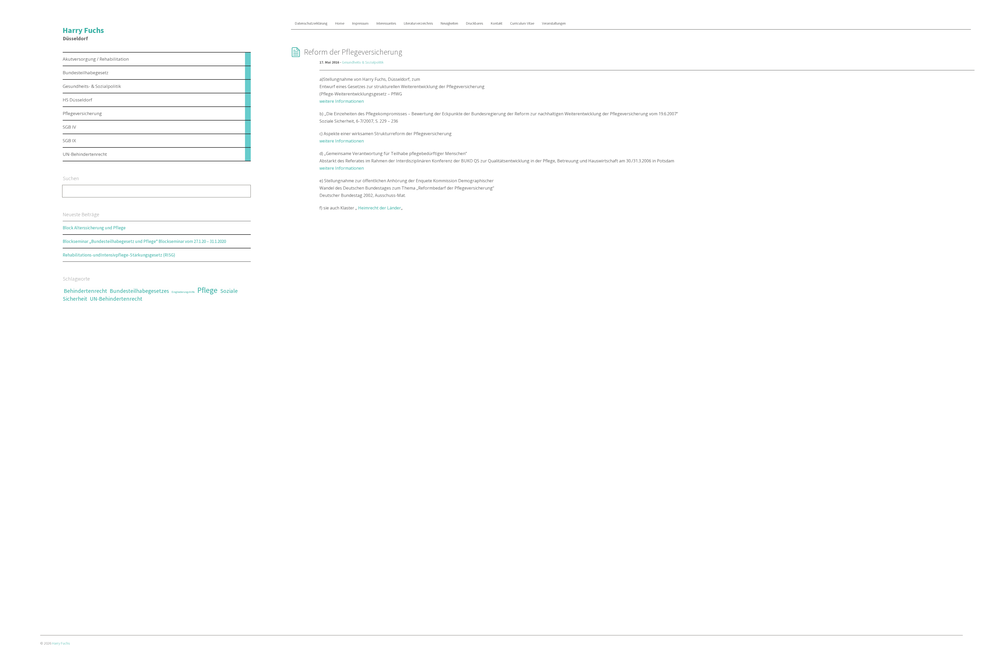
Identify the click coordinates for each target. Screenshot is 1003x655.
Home (339, 23)
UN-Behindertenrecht (116, 298)
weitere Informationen (341, 101)
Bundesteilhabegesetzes (139, 290)
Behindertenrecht (85, 290)
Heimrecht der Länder (379, 208)
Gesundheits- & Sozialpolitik (362, 62)
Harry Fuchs (83, 30)
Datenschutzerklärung (311, 23)
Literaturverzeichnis (418, 23)
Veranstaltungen (554, 23)
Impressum (360, 23)
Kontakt (496, 23)
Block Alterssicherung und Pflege (94, 228)
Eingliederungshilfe (183, 292)
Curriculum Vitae (522, 23)
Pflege (207, 290)
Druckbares (474, 23)
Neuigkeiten (449, 23)
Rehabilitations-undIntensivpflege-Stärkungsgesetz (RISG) (119, 255)
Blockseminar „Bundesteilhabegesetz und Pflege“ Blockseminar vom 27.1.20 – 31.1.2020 (144, 241)
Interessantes (386, 23)
